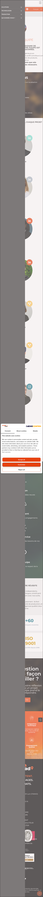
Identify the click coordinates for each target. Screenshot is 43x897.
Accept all (21, 459)
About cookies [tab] (21, 431)
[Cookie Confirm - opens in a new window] (33, 426)
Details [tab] (35, 431)
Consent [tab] (8, 431)
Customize (21, 464)
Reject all (21, 469)
